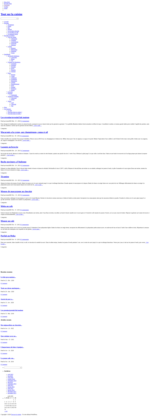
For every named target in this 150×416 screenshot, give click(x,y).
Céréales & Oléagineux (14, 62)
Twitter (6, 7)
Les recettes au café (13, 32)
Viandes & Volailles (13, 96)
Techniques (11, 24)
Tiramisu (5, 176)
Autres (9, 101)
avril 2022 (10, 374)
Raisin (13, 90)
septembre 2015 (12, 384)
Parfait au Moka (8, 236)
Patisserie (13, 51)
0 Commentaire (25, 121)
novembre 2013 (12, 393)
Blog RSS (7, 2)
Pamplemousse (15, 84)
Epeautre (13, 65)
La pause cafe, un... (7, 358)
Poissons (10, 93)
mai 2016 (10, 382)
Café (12, 103)
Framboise (14, 79)
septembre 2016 (12, 380)
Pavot (12, 68)
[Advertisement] (11, 258)
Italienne (13, 45)
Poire (12, 85)
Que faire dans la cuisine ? (15, 112)
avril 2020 (10, 377)
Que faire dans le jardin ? (14, 113)
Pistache (13, 70)
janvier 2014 (11, 390)
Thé (12, 106)
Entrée (9, 26)
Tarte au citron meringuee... (10, 288)
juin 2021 (10, 376)
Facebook (7, 5)
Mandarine (14, 81)
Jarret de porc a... (7, 299)
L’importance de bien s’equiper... (12, 347)
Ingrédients (7, 54)
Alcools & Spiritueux (13, 56)
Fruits (9, 73)
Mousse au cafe (7, 221)
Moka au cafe (7, 206)
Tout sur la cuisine (11, 14)
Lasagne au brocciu (9, 147)
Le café (10, 110)
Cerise (13, 76)
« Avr (5, 411)
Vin (12, 60)
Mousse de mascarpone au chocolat (16, 191)
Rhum (12, 59)
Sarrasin (13, 71)
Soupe (13, 53)
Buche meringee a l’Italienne (13, 162)
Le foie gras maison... (8, 277)
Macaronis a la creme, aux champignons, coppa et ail (24, 132)
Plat (9, 28)
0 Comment (4, 283)
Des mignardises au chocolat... (11, 325)
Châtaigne (14, 78)
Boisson (13, 48)
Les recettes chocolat (13, 31)
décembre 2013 (12, 391)
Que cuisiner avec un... (9, 336)
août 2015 (10, 385)
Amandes (13, 63)
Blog (5, 107)
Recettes (6, 23)
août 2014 (10, 388)
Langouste (14, 95)
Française (13, 43)
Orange (13, 82)
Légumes (10, 92)
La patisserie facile (13, 34)
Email (5, 8)
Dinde (12, 99)
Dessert (10, 29)
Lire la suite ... (37, 125)
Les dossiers (7, 109)
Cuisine (10, 46)
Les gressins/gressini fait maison (15, 117)
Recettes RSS (8, 3)
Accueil (6, 21)
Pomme (13, 87)
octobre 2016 (11, 379)
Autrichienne (14, 42)
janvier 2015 (11, 387)
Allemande (14, 39)
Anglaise (13, 40)
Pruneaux (13, 88)
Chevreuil (13, 98)
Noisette (13, 67)
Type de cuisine (12, 37)
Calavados (14, 57)
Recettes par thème (9, 35)
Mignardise (14, 49)
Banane (13, 74)
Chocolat (13, 104)
